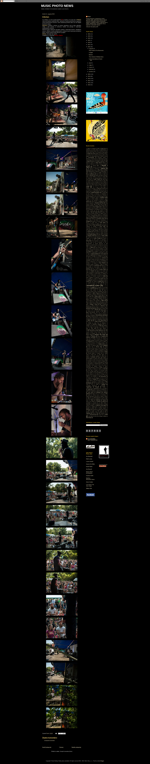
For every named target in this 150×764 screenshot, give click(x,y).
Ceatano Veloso (91, 180)
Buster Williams (93, 176)
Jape (88, 253)
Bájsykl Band (101, 158)
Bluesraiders (103, 171)
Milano (97, 301)
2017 (89, 44)
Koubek (92, 271)
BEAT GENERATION (92, 440)
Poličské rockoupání (91, 337)
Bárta (88, 161)
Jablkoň (92, 247)
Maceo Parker (94, 291)
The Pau (100, 375)
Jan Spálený (95, 251)
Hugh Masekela (97, 236)
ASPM (102, 156)
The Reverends (102, 376)
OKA (95, 320)
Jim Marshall (89, 456)
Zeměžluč (102, 413)
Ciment (89, 181)
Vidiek (102, 396)
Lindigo (101, 284)
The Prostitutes (94, 376)
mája (90, 65)
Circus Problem (103, 181)
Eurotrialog (97, 209)
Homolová (106, 234)
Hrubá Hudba (105, 235)
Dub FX (101, 200)
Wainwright (88, 404)
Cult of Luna (95, 187)
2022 (89, 38)
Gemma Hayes (100, 221)
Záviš (94, 413)
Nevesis (96, 316)
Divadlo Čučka (104, 197)
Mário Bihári (101, 295)
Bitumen (88, 170)
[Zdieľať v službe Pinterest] (65, 733)
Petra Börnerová (100, 330)
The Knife (97, 374)
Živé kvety (88, 417)
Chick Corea (96, 239)
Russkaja (102, 349)
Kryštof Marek (98, 273)
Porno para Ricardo (102, 337)
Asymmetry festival (102, 157)
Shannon (87, 355)
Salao (91, 350)
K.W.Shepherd (103, 260)
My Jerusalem (96, 311)
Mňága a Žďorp (94, 304)
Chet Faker (88, 239)
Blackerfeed (94, 170)
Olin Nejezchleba (102, 320)
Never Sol (90, 316)
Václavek (98, 392)
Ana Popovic (105, 152)
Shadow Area (99, 353)
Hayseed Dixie (96, 231)
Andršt (88, 153)
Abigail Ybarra (103, 148)
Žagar (101, 416)
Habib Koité (100, 229)
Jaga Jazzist (95, 248)
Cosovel (96, 185)
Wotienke (88, 409)
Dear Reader (90, 193)
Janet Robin (101, 252)
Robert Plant (90, 346)
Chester (104, 238)
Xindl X (93, 410)
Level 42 (106, 282)
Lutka (105, 290)
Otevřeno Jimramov (97, 324)
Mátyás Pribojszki (98, 298)
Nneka (103, 317)
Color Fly (88, 184)
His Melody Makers (91, 234)
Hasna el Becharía (104, 230)
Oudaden (88, 325)
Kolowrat (104, 268)
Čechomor (93, 188)
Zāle (105, 411)
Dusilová (97, 203)
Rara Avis (106, 344)
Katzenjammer (90, 265)
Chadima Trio (88, 238)
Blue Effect (100, 170)
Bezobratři (99, 167)
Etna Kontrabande (89, 209)
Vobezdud (98, 400)
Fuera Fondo (88, 219)
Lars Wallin (100, 280)
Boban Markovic (93, 172)
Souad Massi (100, 362)
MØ (100, 304)
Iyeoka (105, 246)
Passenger (96, 326)
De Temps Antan (104, 192)
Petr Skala (106, 329)
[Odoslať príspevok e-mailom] (56, 733)
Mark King (92, 296)
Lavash (87, 281)
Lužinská (88, 291)
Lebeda (100, 281)
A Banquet (94, 148)
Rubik (105, 348)
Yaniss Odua (99, 410)
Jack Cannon (98, 247)
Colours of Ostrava (102, 184)
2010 (89, 84)
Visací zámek (105, 397)
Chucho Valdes (103, 240)
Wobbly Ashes (95, 406)
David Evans (103, 191)
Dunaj (100, 201)
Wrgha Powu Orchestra (103, 409)
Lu (87, 288)
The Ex (106, 371)
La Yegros (95, 278)
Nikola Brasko (95, 317)
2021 (89, 40)
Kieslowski (97, 265)
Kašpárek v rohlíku (99, 264)
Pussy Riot (88, 342)
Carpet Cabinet (96, 179)
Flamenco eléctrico (97, 214)
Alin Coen (89, 152)
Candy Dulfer (105, 176)
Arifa (103, 154)
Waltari (93, 404)
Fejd (88, 213)
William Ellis (89, 488)
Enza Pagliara (96, 206)
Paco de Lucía (94, 325)
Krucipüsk (91, 273)
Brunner (92, 175)
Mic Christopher (97, 300)
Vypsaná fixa (95, 402)
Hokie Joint (100, 234)
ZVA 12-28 (96, 416)
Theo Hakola (101, 379)
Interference (101, 244)
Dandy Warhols (96, 191)
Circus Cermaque (95, 181)
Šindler (101, 367)
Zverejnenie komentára (49, 740)
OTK (105, 324)
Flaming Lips (105, 214)
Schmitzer (93, 357)
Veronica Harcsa (96, 394)
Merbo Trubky (96, 299)
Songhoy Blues (105, 361)
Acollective (88, 149)
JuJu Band (88, 259)
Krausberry (92, 272)
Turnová (95, 388)
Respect (106, 345)
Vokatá (104, 400)
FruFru (87, 218)
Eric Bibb (103, 206)
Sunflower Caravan (98, 366)
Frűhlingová (93, 218)
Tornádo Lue (103, 383)
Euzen (102, 209)
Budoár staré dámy (99, 175)
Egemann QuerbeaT (90, 205)
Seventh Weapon (91, 353)
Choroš (88, 240)
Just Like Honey (95, 260)
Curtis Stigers (103, 187)
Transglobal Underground (91, 385)
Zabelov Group (94, 411)
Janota (106, 252)
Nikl (90, 317)
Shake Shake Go (102, 354)
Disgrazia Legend (94, 197)
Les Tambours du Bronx (91, 282)
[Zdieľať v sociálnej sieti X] (62, 733)
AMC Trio (94, 152)
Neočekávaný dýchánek (102, 315)
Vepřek (89, 394)
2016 (89, 46)
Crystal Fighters (103, 185)
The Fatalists (90, 372)
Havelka (89, 231)
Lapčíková (95, 280)
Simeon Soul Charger (98, 358)
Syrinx (97, 367)
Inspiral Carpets (94, 244)
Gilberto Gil (98, 223)
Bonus (87, 174)
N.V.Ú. (99, 312)
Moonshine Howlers (95, 307)
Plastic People (89, 334)
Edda (105, 204)
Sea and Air (101, 351)
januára (91, 71)
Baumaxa (102, 161)
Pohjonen (88, 336)
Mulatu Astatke (103, 309)
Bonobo (104, 172)
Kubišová (104, 273)
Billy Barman (90, 168)
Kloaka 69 (98, 268)
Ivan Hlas (100, 246)
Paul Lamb (93, 328)
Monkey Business (95, 305)
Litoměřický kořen (93, 286)
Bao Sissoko (97, 160)
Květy (104, 276)
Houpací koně (91, 235)
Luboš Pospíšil (93, 288)
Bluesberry (98, 171)
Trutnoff (97, 387)
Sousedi (106, 362)
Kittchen (91, 54)
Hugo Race (104, 236)
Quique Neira (89, 344)
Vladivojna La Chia (99, 398)
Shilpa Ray (104, 355)
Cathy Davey (105, 179)
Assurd (106, 156)
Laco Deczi (101, 278)
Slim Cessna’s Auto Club (98, 359)
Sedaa (106, 351)
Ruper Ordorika (95, 349)
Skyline (90, 359)
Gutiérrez (95, 229)
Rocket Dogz (99, 346)
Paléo (100, 325)
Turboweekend (89, 388)
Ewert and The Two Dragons (97, 210)
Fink (91, 214)
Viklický (106, 396)
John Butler (105, 256)
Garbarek (94, 221)
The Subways (96, 377)
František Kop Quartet (102, 217)
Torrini (87, 384)
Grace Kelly (102, 226)
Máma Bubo (104, 292)
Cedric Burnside (98, 180)
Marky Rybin (98, 296)
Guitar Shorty (88, 229)
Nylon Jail (90, 320)
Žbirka (105, 416)
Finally (87, 214)
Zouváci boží (101, 414)
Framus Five (95, 215)
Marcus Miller (96, 294)
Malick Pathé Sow (96, 292)
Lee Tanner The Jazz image (90, 485)
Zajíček (101, 411)
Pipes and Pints (103, 333)
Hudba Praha (90, 236)
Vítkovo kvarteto (91, 398)
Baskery (93, 161)
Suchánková (88, 366)
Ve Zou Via (101, 393)
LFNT (89, 284)
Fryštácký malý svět (101, 218)
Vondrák (98, 401)
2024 (89, 34)
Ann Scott (101, 153)
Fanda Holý (97, 212)
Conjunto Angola (89, 185)
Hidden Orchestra (104, 233)
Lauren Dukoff (89, 461)
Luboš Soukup (101, 288)
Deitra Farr (94, 195)
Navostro (88, 315)
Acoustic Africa (95, 149)
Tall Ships (89, 368)
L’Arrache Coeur (104, 277)
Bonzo (92, 174)
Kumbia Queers (94, 274)
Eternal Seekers (103, 208)
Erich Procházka (95, 208)
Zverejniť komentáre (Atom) (66, 751)
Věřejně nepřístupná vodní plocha (92, 396)
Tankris (100, 368)
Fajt (91, 212)
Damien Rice (88, 191)
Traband (103, 384)
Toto (92, 384)
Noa (107, 317)
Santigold (100, 350)
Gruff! (96, 227)
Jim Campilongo (99, 255)
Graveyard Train (89, 227)
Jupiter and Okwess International (98, 259)
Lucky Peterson (93, 290)
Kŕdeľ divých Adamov (100, 272)
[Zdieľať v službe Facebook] (63, 733)
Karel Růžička (102, 263)
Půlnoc (105, 341)
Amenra (99, 152)
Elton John (104, 205)
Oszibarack (88, 324)
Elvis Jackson (88, 206)
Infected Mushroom (99, 243)
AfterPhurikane (103, 149)
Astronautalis (91, 157)
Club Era (97, 183)
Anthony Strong (98, 154)
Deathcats (97, 193)
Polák (99, 336)
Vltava (92, 400)
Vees (106, 393)
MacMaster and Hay (102, 291)
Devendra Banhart (89, 196)
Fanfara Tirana (105, 212)
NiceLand (102, 316)
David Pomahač (95, 192)
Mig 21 (87, 301)
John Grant (90, 257)
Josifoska (104, 257)
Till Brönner (104, 380)
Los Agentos (99, 287)
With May (88, 406)
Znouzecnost (93, 414)
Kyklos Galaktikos (89, 277)
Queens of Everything (96, 342)
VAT (97, 393)
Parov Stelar (90, 326)
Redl (101, 345)
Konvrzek (88, 269)
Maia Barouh (88, 292)
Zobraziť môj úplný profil (92, 26)
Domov (61, 747)
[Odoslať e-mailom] (59, 733)
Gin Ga (104, 223)
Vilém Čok (90, 397)
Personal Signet (99, 329)
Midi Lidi (104, 300)
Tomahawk (94, 381)
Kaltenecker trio (94, 261)
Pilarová (87, 333)
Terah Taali (90, 370)
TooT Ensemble (96, 383)
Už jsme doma (90, 392)
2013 (89, 78)
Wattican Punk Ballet (101, 405)
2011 (89, 82)
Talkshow (106, 367)
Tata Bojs (105, 368)
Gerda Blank (103, 222)
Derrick (99, 195)
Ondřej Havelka (98, 321)
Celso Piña (105, 180)
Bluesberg (92, 171)
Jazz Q (87, 255)
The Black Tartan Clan (94, 371)
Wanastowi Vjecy (99, 404)
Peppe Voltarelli (102, 328)
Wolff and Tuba (103, 406)
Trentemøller (102, 385)
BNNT (87, 172)
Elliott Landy (89, 459)
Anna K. (106, 153)
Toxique (97, 384)
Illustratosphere (89, 243)
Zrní (106, 414)
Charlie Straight (97, 238)
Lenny (105, 281)
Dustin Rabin (89, 466)
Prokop (89, 341)
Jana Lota (102, 251)
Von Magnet (92, 401)
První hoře (95, 341)
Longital (91, 52)
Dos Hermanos (95, 200)
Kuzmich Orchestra (97, 276)
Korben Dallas (103, 269)
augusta (91, 48)
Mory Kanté (105, 308)
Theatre (94, 379)
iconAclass (100, 242)
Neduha (92, 315)
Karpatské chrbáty (89, 264)
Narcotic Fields (89, 313)
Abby (98, 148)
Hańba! (89, 230)
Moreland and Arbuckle (91, 308)
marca (91, 67)
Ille (105, 242)
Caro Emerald (88, 179)
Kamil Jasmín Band (102, 261)
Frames (89, 215)
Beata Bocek (99, 162)
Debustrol (88, 195)
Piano (92, 332)
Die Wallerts (102, 196)
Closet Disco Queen (90, 183)
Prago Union (88, 338)
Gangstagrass (103, 219)
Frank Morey (93, 217)
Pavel (89, 16)
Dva (102, 203)
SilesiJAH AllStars (89, 358)
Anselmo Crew (90, 154)
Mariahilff (87, 295)
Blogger (102, 761)
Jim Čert (104, 255)
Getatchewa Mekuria (90, 223)
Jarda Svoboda (95, 253)
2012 (89, 80)
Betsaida (94, 167)
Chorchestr (103, 239)
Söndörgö (89, 361)
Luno (100, 290)
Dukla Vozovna (94, 201)
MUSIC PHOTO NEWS (57, 5)
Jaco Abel (104, 247)
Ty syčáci (88, 389)
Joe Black (94, 256)
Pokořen (93, 336)
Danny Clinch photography (89, 472)
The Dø (101, 371)
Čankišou (88, 188)
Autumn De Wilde (90, 464)
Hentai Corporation (104, 231)
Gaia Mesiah (96, 219)
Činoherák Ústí (105, 188)
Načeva (104, 312)
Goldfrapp (88, 226)
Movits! (89, 309)
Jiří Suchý (88, 256)
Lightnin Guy (94, 284)
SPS (103, 363)
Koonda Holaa (95, 269)
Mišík (87, 304)
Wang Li (92, 405)
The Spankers (89, 377)
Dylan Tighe (93, 204)
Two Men (104, 388)
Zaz (97, 413)
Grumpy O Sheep (102, 227)
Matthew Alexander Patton (90, 478)
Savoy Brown (94, 351)
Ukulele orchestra (96, 389)
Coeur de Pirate (103, 183)
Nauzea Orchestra (102, 313)
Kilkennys (103, 265)
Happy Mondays (95, 230)
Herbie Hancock (91, 233)
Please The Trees (100, 334)
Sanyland (106, 350)
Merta (102, 299)
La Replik (89, 278)
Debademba (103, 193)
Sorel (95, 362)
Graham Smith (89, 475)
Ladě (107, 278)
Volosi (87, 401)
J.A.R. (87, 247)
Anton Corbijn (89, 482)
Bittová (103, 168)
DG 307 (96, 196)
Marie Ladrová (94, 295)
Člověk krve (90, 189)
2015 (89, 74)
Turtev (100, 388)
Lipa (105, 284)
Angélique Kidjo (95, 153)
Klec (93, 268)
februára (91, 69)
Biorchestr (97, 168)
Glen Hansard (96, 225)
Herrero (97, 233)
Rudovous (88, 349)
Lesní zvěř (99, 282)
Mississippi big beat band (101, 303)
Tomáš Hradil (100, 381)
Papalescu (106, 325)
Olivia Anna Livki (89, 321)
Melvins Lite (88, 299)
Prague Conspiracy (97, 338)
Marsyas (104, 296)
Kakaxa (87, 261)
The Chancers (90, 374)
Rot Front (100, 348)
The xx (102, 377)
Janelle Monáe (94, 252)
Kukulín (87, 274)
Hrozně (98, 235)
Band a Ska (91, 160)
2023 (89, 36)
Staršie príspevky (76, 747)
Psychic (100, 341)
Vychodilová (88, 402)
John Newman (97, 257)
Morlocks (100, 308)
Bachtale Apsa (94, 158)
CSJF (87, 187)
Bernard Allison (96, 165)
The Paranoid (93, 375)
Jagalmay (101, 248)
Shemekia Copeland (96, 355)
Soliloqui (106, 359)
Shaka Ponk (93, 354)
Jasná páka (103, 253)
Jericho (92, 255)
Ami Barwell (89, 469)
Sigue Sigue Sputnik (102, 357)
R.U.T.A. (95, 344)
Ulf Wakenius (103, 389)
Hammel (106, 229)
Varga (93, 393)
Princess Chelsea (99, 340)
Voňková (104, 401)
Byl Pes (99, 176)
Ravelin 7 (89, 345)
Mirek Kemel (92, 303)
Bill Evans (105, 167)
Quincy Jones (105, 342)
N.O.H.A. (93, 312)
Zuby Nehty (90, 416)
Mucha (96, 309)
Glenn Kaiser (103, 225)
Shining (87, 357)
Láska (105, 280)
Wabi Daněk (103, 402)
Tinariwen (88, 381)
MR (92, 309)
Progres (106, 340)
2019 (89, 42)
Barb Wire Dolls (105, 160)
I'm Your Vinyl (89, 242)
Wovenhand (94, 409)
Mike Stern (92, 301)
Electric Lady (98, 205)
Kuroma (100, 274)
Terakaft (95, 370)
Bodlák (100, 172)
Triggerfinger (89, 387)
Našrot (95, 313)
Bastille (98, 161)
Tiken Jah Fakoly (97, 380)
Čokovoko (96, 189)
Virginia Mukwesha (97, 397)
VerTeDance (103, 394)
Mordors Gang (103, 307)
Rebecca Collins (96, 345)
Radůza (100, 344)
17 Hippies (88, 148)
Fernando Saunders (95, 213)
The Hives (106, 372)
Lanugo (89, 280)
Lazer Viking (93, 281)
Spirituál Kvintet (98, 363)
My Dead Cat (89, 311)
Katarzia (106, 264)
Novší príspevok (46, 747)
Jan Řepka (88, 251)
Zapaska (88, 413)
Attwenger (88, 158)
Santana (95, 350)
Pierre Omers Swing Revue (100, 332)
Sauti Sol (89, 351)
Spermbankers (90, 363)
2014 (89, 76)
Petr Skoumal (91, 330)
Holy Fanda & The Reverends (96, 50)
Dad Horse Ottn (103, 189)
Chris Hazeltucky (95, 240)
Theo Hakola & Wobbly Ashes (96, 56)
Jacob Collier (88, 248)
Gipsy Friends (89, 225)
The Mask (102, 374)
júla (90, 63)
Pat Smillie (102, 326)
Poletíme (103, 336)
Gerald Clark (94, 222)
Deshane (104, 195)
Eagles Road (99, 204)
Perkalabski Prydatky (90, 329)
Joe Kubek (99, 256)
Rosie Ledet (94, 348)
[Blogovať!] (60, 733)
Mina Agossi (102, 301)
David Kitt (88, 192)
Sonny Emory (90, 362)
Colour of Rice (94, 184)
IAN (95, 242)
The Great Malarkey (98, 372)
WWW (89, 410)
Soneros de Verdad (96, 361)
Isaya (95, 246)
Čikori (98, 188)
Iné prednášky (91, 438)
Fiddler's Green (103, 213)
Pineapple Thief (94, 333)
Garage (88, 221)
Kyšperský (97, 277)
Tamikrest (95, 368)
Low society (105, 287)
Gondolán (94, 226)
